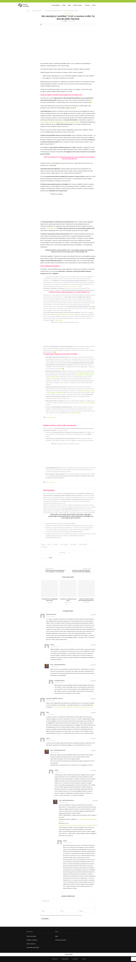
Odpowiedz (93, 614)
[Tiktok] (117, 1)
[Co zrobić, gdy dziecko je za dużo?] (68, 588)
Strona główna (56, 5)
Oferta (94, 5)
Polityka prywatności (60, 940)
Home (28, 10)
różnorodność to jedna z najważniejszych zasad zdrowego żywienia (59, 122)
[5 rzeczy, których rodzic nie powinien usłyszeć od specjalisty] (86, 588)
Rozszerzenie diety (31, 936)
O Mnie (64, 5)
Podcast (87, 5)
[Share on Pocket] (75, 552)
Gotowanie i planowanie (33, 947)
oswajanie (55, 544)
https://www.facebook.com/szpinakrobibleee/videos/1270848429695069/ (78, 825)
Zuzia (65, 21)
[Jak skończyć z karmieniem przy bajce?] (49, 588)
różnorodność (73, 544)
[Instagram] (113, 1)
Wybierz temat (77, 5)
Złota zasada (44, 546)
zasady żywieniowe (83, 544)
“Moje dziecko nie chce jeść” (69, 286)
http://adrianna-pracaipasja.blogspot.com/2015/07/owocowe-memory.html (72, 707)
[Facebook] (111, 1)
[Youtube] (115, 1)
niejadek (49, 544)
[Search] (117, 5)
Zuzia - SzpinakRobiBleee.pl (58, 664)
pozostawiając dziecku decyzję (85, 373)
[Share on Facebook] (71, 552)
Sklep (69, 5)
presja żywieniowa (64, 544)
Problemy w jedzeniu (37, 10)
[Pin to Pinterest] (74, 552)
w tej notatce (58, 320)
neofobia (43, 544)
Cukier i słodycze (31, 943)
